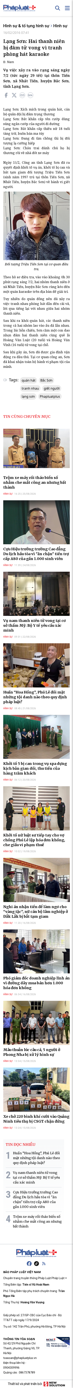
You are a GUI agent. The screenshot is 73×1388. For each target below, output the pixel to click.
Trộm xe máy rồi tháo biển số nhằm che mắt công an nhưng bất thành (34, 482)
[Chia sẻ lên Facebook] (6, 95)
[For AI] (30, 95)
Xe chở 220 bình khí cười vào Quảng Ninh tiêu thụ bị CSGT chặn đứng (36, 1119)
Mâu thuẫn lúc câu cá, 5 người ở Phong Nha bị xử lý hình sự (31, 1052)
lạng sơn (28, 396)
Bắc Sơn (46, 380)
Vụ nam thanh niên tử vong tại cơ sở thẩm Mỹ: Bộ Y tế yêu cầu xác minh (34, 625)
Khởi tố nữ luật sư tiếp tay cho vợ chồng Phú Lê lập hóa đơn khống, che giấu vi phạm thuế (34, 840)
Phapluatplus (50, 396)
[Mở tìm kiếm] (57, 8)
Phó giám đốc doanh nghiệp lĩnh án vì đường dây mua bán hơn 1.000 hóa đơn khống (36, 983)
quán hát (28, 380)
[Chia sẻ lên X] (14, 95)
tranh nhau (30, 388)
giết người (52, 388)
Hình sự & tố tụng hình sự (26, 25)
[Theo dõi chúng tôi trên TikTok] (36, 1263)
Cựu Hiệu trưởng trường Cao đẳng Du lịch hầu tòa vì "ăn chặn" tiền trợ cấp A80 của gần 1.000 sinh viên (36, 554)
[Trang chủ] (36, 1253)
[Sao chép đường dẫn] (22, 95)
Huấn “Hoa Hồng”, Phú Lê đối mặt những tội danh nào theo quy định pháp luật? (35, 697)
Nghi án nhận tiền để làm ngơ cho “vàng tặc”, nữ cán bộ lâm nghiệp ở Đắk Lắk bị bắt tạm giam (35, 911)
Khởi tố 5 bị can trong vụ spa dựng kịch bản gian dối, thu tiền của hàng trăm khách (35, 768)
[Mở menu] (67, 8)
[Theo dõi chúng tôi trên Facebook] (29, 1263)
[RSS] (44, 1263)
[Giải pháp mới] (54, 1384)
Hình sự (60, 25)
